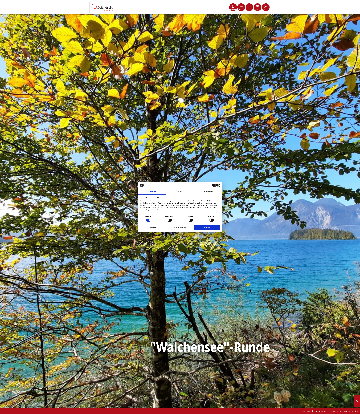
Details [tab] (180, 191)
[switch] (169, 220)
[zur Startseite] (102, 7)
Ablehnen (153, 227)
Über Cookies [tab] (208, 191)
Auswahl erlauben (180, 227)
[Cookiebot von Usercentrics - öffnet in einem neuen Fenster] (212, 185)
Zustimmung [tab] (152, 191)
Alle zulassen (207, 227)
